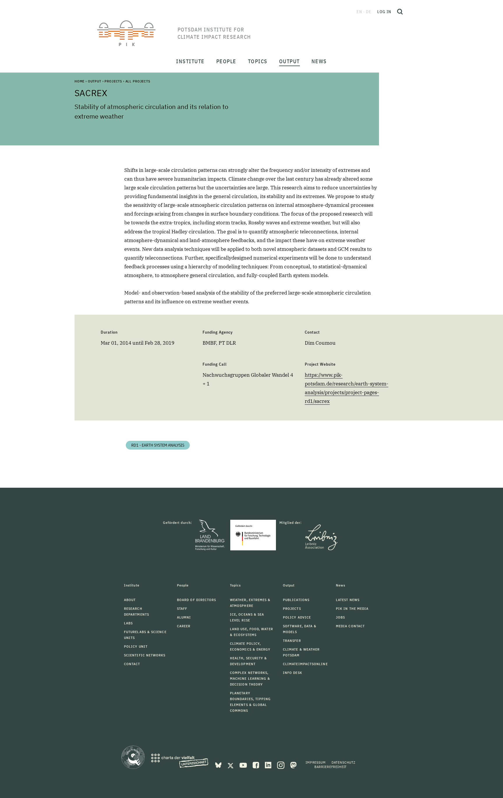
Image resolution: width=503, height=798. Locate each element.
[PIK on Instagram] (281, 764)
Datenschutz (343, 762)
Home (79, 81)
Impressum (316, 762)
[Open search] (400, 12)
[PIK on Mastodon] (293, 764)
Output (94, 81)
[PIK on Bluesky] (219, 764)
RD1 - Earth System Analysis (157, 445)
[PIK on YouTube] (244, 764)
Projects (113, 81)
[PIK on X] (231, 764)
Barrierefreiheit (330, 766)
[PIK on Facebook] (256, 764)
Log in (384, 11)
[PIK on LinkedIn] (268, 764)
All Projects (137, 81)
